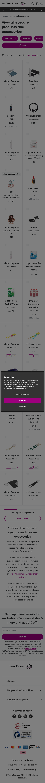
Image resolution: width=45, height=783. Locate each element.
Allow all (22, 400)
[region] (22, 391)
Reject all (22, 406)
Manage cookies (22, 394)
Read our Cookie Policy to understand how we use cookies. (19, 387)
